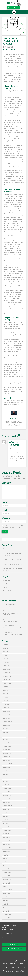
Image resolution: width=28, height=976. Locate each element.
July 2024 (5, 728)
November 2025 (7, 676)
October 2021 (6, 844)
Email (5, 510)
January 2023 (6, 791)
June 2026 (5, 651)
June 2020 (5, 900)
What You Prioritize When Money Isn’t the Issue (13, 554)
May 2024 (5, 735)
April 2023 (5, 781)
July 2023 (5, 770)
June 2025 (5, 693)
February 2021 (7, 872)
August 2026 (6, 644)
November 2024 (7, 714)
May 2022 (5, 819)
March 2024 (6, 742)
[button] (14, 12)
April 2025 (5, 700)
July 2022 (5, 812)
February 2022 (7, 830)
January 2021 (6, 875)
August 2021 (6, 851)
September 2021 (7, 847)
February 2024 (7, 746)
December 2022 (7, 795)
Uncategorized (7, 591)
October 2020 (6, 886)
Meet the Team (14, 944)
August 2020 (6, 893)
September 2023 (7, 763)
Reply (11, 464)
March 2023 (6, 784)
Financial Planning (9, 49)
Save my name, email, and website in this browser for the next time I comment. (13, 526)
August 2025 (6, 686)
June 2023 (5, 774)
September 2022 (7, 805)
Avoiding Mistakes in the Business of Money (13, 569)
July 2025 (5, 690)
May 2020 (5, 903)
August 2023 (6, 767)
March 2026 (6, 662)
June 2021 (5, 858)
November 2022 (7, 798)
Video (4, 594)
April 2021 (5, 865)
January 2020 (6, 917)
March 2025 (6, 704)
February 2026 (7, 665)
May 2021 (5, 861)
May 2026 (5, 655)
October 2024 (6, 718)
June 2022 (5, 816)
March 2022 (6, 826)
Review (5, 587)
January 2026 (6, 669)
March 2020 (6, 910)
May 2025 (5, 697)
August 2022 (6, 809)
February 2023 (7, 788)
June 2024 (5, 732)
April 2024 (5, 739)
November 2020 (7, 882)
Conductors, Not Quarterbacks (12, 559)
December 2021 (7, 837)
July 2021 (5, 854)
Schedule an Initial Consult (14, 948)
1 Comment (8, 51)
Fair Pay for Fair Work (10, 621)
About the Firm (7, 580)
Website (6, 518)
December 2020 (7, 879)
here (18, 973)
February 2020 (7, 914)
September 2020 (7, 889)
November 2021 (7, 840)
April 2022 (5, 823)
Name (5, 502)
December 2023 (7, 753)
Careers (4, 938)
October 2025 (6, 679)
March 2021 (6, 868)
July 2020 (5, 896)
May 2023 (5, 777)
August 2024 (6, 725)
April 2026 (5, 658)
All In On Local (7, 549)
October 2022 (6, 802)
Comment (7, 482)
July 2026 (5, 648)
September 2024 (7, 721)
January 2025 (6, 711)
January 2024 (6, 749)
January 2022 (6, 833)
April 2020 (5, 907)
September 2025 (7, 683)
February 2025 (7, 707)
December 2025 (7, 672)
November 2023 (7, 756)
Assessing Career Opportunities (12, 564)
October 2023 (6, 760)
